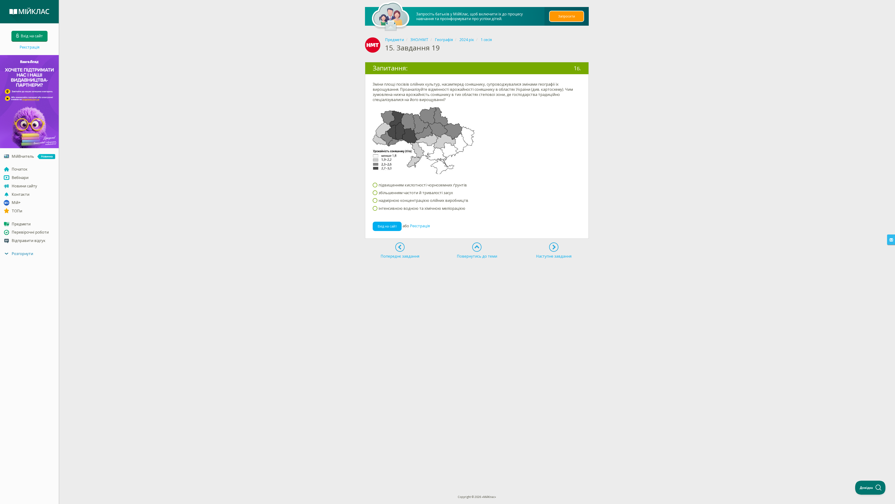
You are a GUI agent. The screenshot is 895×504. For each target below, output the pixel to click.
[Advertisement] (477, 277)
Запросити (566, 16)
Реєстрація (29, 47)
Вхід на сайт (387, 226)
